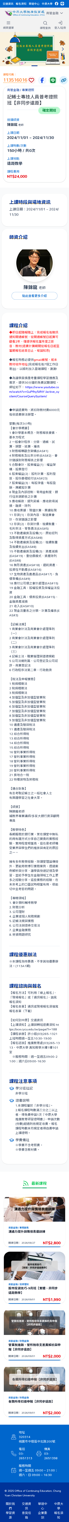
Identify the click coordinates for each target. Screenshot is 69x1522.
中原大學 (47, 3)
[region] (34, 49)
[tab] (34, 65)
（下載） (27, 1011)
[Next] (62, 49)
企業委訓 (42, 1515)
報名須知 (21, 3)
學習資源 (10, 1515)
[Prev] (6, 49)
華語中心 (34, 3)
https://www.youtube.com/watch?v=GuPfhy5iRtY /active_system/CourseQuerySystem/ (34, 391)
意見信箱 (26, 1515)
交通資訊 (8, 3)
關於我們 (10, 1506)
